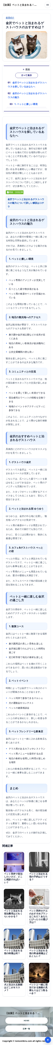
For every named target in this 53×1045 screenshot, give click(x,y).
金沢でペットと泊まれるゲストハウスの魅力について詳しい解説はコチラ (26, 202)
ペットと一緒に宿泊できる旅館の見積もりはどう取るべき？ (38, 989)
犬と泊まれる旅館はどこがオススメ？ (13, 987)
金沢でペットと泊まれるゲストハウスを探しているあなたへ (27, 84)
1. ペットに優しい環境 (26, 104)
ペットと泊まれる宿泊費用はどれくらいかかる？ (13, 913)
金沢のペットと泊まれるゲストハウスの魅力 (27, 95)
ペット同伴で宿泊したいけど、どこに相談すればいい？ (13, 878)
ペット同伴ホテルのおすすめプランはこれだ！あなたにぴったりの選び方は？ (38, 916)
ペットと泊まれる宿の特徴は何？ (13, 952)
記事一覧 (26, 1028)
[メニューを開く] (48, 5)
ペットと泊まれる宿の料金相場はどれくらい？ (38, 953)
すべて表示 (26, 75)
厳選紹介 (10, 17)
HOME (26, 1020)
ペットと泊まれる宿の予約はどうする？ (38, 876)
